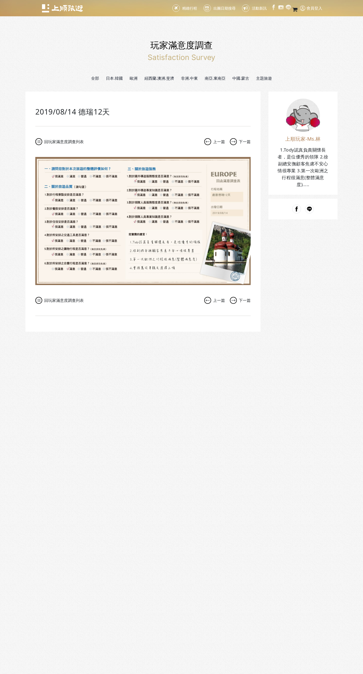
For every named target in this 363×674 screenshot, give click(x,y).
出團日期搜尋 (224, 8)
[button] (114, 78)
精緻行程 (189, 8)
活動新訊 (259, 8)
